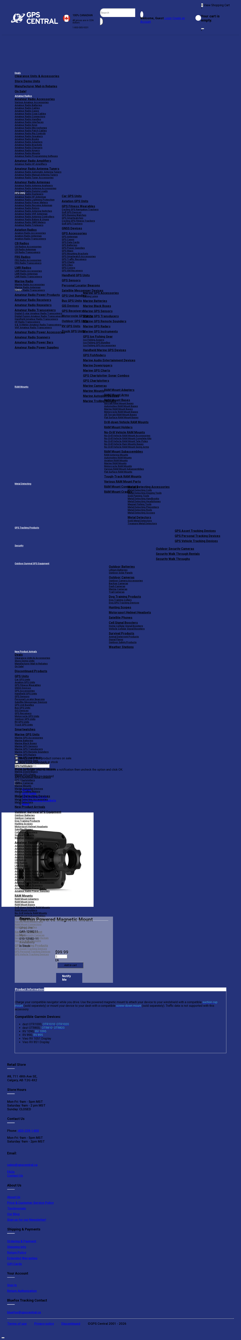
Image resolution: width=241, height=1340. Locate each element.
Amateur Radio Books (27, 139)
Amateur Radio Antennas (32, 182)
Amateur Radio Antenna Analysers (34, 185)
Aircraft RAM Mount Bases (118, 403)
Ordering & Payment (21, 1241)
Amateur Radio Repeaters (29, 876)
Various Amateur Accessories (32, 102)
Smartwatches (25, 729)
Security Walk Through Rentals (178, 554)
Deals (18, 73)
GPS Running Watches (74, 215)
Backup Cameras (118, 583)
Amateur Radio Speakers (29, 136)
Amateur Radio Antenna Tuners (37, 168)
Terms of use (17, 1323)
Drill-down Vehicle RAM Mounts (126, 422)
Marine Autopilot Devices (29, 788)
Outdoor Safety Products (123, 642)
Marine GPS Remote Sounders (104, 321)
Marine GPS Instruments (100, 331)
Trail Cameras (116, 592)
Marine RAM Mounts (115, 463)
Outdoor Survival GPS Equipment (32, 563)
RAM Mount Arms (116, 395)
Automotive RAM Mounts (118, 457)
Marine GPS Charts (96, 370)
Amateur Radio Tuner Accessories (34, 177)
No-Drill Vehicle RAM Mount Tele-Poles (126, 441)
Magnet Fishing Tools (139, 504)
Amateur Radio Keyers (27, 150)
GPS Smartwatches (72, 218)
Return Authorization (22, 1291)
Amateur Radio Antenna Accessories (35, 188)
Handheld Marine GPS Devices (104, 350)
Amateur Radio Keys (26, 125)
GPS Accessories (74, 233)
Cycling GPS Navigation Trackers (80, 209)
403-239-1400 (28, 1131)
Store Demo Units (27, 81)
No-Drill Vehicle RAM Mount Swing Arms (126, 446)
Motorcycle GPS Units (27, 716)
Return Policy (16, 1252)
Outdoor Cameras (121, 577)
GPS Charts (68, 262)
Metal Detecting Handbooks (143, 498)
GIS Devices (21, 710)
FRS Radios (21, 862)
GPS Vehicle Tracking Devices (196, 541)
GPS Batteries (69, 245)
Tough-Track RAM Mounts (122, 476)
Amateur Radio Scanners (29, 885)
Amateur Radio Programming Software (36, 156)
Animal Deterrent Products (124, 636)
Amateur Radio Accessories (35, 99)
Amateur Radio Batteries (28, 105)
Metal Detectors (139, 517)
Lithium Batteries (118, 569)
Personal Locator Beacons (81, 285)
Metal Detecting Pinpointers (143, 507)
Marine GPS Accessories (101, 293)
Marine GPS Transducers (101, 316)
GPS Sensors (71, 280)
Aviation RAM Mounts (116, 460)
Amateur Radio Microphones (31, 127)
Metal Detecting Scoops (141, 512)
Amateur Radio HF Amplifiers (31, 164)
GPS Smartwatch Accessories (79, 256)
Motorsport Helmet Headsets (130, 612)
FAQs (11, 1172)
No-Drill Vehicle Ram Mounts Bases (123, 444)
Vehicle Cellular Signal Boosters (127, 628)
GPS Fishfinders (94, 355)
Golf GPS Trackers (72, 223)
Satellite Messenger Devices (82, 290)
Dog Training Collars (120, 599)
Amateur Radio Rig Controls (30, 133)
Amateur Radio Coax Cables (30, 113)
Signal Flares (116, 639)
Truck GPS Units (24, 724)
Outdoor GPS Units (25, 719)
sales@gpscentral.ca (22, 1165)
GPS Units (22, 676)
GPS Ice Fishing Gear (98, 336)
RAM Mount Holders (118, 427)
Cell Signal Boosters (123, 622)
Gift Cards (14, 1264)
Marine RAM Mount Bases (118, 409)
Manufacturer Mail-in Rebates (36, 86)
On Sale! (20, 91)
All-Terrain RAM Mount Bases (120, 414)
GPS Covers (68, 267)
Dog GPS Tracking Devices (124, 602)
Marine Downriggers (97, 365)
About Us (13, 1197)
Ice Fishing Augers (93, 339)
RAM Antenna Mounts (116, 454)
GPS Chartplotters (96, 380)
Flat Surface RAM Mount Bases (121, 417)
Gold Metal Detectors (140, 520)
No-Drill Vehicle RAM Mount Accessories (127, 435)
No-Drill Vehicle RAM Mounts (124, 432)
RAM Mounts (21, 386)
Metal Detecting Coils (140, 490)
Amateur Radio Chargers (28, 147)
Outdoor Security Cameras (175, 549)
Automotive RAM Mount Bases (121, 406)
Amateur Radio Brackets (28, 144)
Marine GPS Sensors (98, 311)
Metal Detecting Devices (32, 796)
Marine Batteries (95, 301)
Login (168, 18)
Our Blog (13, 1214)
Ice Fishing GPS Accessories (99, 345)
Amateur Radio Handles (28, 119)
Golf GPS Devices (71, 212)
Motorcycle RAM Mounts (118, 466)
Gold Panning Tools (138, 495)
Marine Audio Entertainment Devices (109, 360)
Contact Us (15, 1175)
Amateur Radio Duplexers (29, 194)
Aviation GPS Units (75, 201)
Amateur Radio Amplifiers (33, 161)
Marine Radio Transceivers (30, 290)
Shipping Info (16, 1247)
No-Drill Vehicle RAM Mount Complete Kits (127, 438)
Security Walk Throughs (173, 559)
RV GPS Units (22, 721)
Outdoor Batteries (122, 566)
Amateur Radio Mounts (27, 153)
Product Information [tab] (29, 989)
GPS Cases (68, 239)
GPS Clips (67, 264)
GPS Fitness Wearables (78, 206)
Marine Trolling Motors (27, 791)
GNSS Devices (72, 228)
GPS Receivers (23, 713)
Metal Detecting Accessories (149, 487)
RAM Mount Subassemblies (123, 451)
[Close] (202, 28)
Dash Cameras (117, 586)
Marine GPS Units (27, 734)
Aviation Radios (23, 857)
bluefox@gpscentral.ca (24, 1312)
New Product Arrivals (26, 651)
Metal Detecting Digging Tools (145, 492)
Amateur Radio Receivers (29, 874)
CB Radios (20, 860)
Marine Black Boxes (97, 306)
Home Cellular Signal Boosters (126, 625)
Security (19, 545)
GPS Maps (67, 250)
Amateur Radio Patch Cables (31, 130)
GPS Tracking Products (27, 527)
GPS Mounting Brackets (75, 253)
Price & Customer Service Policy (30, 1203)
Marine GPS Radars (97, 326)
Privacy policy (44, 1323)
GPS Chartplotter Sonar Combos (106, 375)
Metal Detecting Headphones (144, 501)
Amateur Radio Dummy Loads (31, 191)
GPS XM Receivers (72, 270)
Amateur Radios (23, 96)
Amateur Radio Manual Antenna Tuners (36, 174)
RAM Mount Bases (117, 400)
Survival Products (121, 633)
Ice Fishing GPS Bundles (96, 342)
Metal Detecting (23, 483)
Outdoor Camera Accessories (126, 580)
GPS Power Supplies (73, 247)
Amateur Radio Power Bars (30, 888)
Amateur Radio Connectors (30, 116)
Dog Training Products (125, 596)
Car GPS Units (72, 196)
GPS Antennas (70, 236)
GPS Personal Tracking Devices (197, 536)
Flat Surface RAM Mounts (118, 471)
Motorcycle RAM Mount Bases (121, 411)
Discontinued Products (31, 671)
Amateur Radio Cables (27, 108)
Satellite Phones (120, 617)
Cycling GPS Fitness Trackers (78, 220)
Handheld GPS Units (76, 275)
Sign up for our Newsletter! (26, 1220)
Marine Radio (22, 868)
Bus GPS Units (22, 707)
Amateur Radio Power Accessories (34, 882)
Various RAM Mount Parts (122, 481)
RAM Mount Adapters (119, 390)
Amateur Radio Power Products (32, 871)
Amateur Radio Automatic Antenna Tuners (38, 171)
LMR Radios (21, 865)
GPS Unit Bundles (24, 704)
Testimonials (16, 1208)
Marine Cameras (95, 386)
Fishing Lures (90, 296)
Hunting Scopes (120, 607)
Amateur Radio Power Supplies (32, 891)
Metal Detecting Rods (140, 509)
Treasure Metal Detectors (142, 523)
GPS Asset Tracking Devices (195, 531)
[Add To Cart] (70, 965)
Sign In (12, 1285)
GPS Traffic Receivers (74, 259)
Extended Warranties (22, 1258)
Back (25, 804)
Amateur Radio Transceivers (31, 879)
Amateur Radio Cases (27, 110)
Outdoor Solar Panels (121, 572)
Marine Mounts (23, 785)
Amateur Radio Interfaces (29, 122)
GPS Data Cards (70, 242)
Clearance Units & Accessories (37, 76)
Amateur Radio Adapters (28, 142)
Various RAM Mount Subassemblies (124, 469)
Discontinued (70, 1323)
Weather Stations (121, 647)
